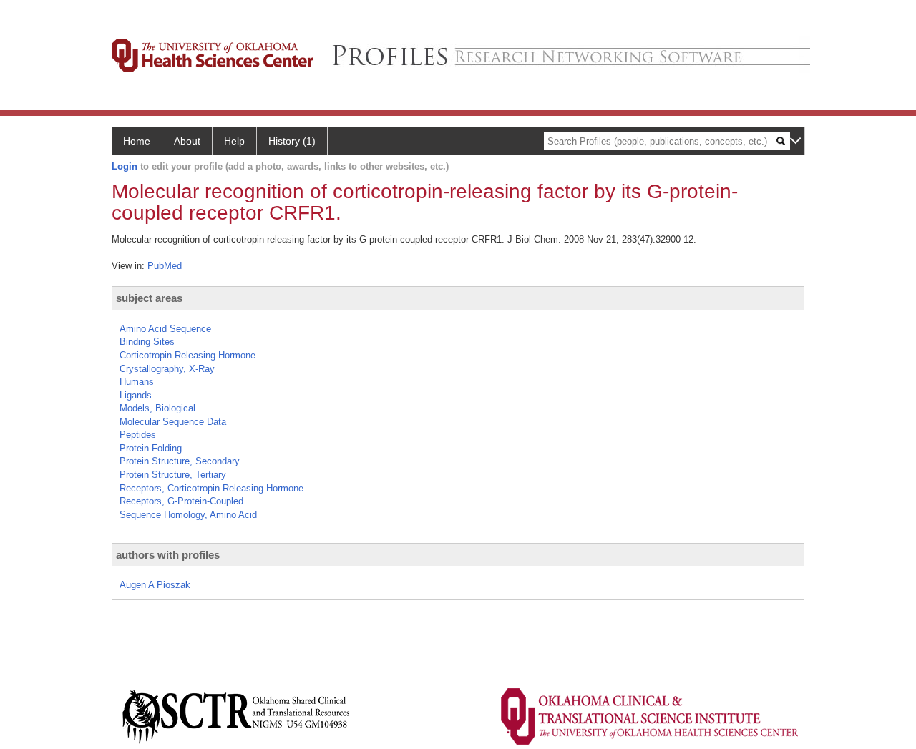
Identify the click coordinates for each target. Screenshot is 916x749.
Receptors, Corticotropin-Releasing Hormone (211, 488)
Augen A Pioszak (155, 584)
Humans (137, 381)
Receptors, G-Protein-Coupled (181, 501)
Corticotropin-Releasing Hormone (187, 355)
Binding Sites (147, 341)
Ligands (136, 395)
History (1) (292, 141)
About (187, 141)
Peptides (138, 434)
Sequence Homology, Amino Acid (188, 514)
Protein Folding (151, 448)
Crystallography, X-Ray (167, 368)
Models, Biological (157, 408)
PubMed (164, 265)
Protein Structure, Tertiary (173, 474)
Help (234, 141)
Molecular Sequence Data (173, 421)
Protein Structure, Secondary (180, 461)
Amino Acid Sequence (165, 328)
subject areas (149, 298)
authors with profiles (168, 555)
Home (136, 141)
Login (124, 166)
